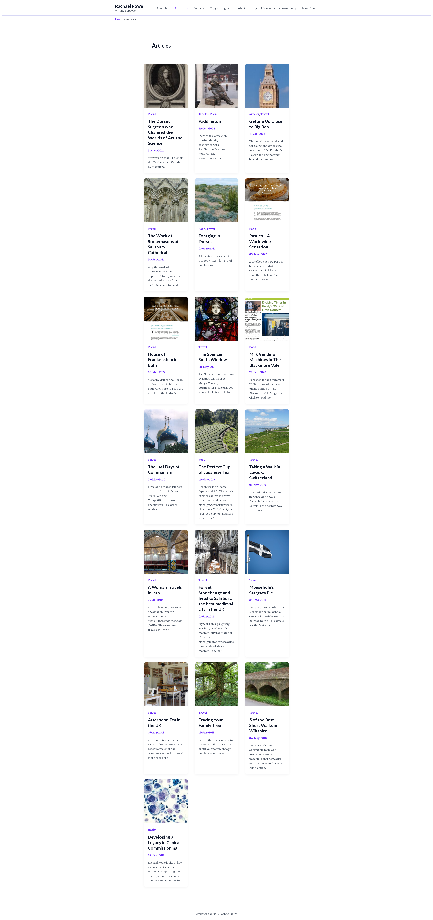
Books (197, 8)
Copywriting (218, 8)
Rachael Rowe (129, 6)
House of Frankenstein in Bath (163, 359)
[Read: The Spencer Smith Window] (216, 318)
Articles (180, 8)
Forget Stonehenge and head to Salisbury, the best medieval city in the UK (216, 598)
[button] (186, 8)
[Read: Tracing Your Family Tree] (216, 684)
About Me (163, 8)
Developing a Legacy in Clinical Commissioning (164, 842)
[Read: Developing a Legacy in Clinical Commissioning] (166, 801)
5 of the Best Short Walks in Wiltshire (263, 725)
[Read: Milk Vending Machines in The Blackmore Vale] (267, 318)
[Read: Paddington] (216, 85)
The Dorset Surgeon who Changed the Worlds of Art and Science (165, 132)
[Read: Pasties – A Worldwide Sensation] (267, 200)
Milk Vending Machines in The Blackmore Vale (265, 359)
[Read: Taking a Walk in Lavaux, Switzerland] (267, 431)
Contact (240, 8)
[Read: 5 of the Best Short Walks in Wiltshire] (267, 684)
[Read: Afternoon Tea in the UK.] (166, 684)
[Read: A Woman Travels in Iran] (166, 551)
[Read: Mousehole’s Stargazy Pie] (267, 551)
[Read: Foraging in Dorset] (216, 200)
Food (202, 228)
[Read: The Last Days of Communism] (166, 431)
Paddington (210, 121)
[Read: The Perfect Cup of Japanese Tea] (216, 431)
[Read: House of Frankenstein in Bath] (166, 318)
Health (152, 829)
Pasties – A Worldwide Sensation (260, 241)
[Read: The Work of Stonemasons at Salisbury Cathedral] (166, 200)
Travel (152, 114)
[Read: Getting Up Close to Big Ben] (267, 85)
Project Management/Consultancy (274, 8)
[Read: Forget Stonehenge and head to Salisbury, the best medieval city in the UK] (216, 551)
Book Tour (308, 8)
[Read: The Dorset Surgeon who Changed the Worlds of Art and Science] (166, 85)
